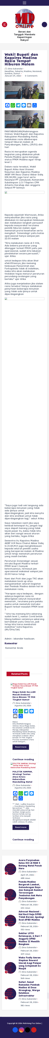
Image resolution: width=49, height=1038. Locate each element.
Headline (9, 71)
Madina (27, 71)
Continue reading (24, 759)
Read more (20, 747)
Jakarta (19, 71)
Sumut (16, 73)
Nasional (37, 71)
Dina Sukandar (15, 68)
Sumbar (8, 73)
